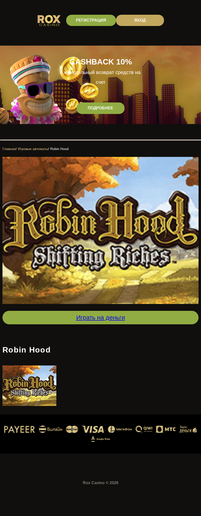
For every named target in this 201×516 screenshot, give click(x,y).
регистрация (91, 20)
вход (140, 20)
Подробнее (100, 108)
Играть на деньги (100, 317)
